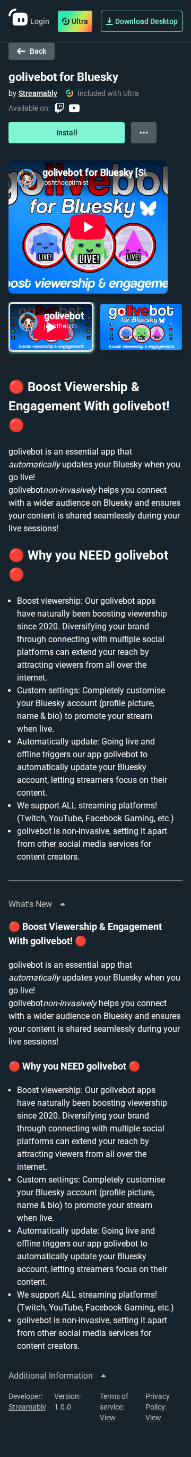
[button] (50, 327)
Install (66, 132)
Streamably (38, 93)
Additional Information (50, 1376)
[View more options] (144, 132)
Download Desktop (146, 21)
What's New (30, 904)
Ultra (80, 21)
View (108, 1417)
